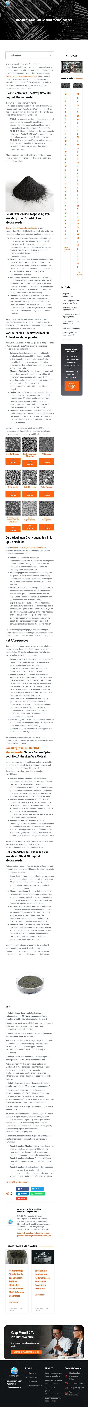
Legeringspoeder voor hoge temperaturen (71, 302)
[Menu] (83, 4)
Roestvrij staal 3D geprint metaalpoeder (21, 76)
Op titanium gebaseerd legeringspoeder (71, 315)
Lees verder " (14, 1302)
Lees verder (13, 461)
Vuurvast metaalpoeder (72, 328)
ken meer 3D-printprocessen (17, 1182)
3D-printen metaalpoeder (68, 295)
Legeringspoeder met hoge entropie (71, 322)
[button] (51, 55)
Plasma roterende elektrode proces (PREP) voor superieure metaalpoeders (78, 180)
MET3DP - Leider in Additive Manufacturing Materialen (29, 1210)
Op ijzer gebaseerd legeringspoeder (70, 334)
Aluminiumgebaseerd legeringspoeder (71, 308)
